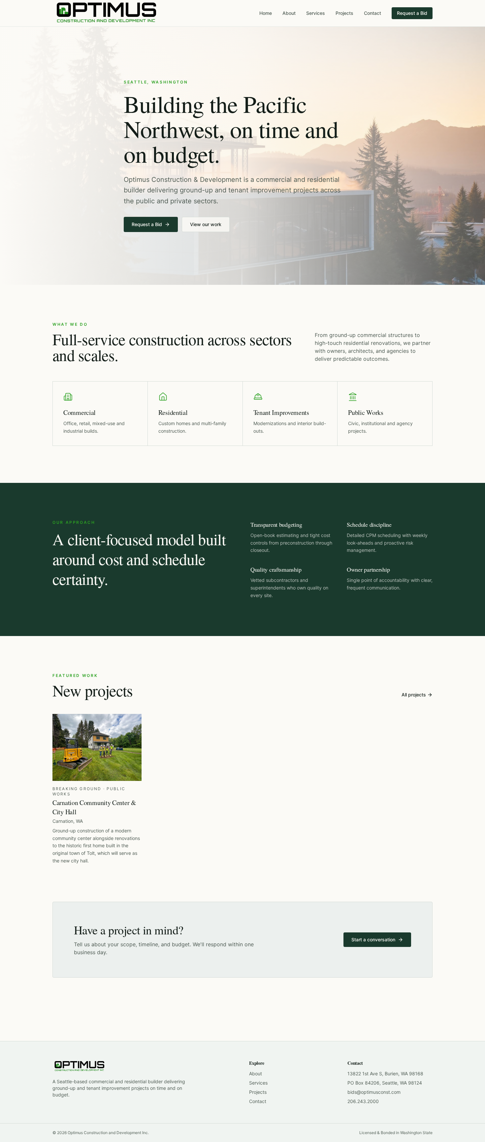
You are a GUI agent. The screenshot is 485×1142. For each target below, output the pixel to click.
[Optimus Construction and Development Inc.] (106, 13)
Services (315, 13)
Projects (344, 13)
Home (265, 13)
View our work (205, 224)
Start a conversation (373, 939)
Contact (372, 13)
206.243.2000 (363, 1101)
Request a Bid (412, 13)
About (289, 13)
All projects (414, 694)
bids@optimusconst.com (374, 1092)
